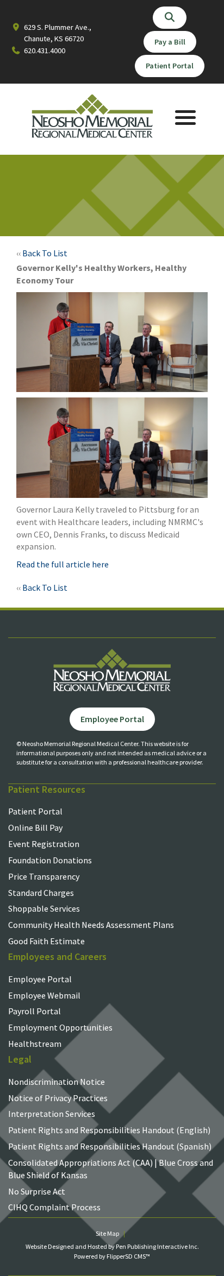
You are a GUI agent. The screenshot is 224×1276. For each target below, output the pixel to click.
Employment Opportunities (60, 1027)
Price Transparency (43, 876)
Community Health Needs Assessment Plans (91, 924)
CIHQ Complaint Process (54, 1207)
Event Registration (43, 843)
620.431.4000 (44, 50)
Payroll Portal (34, 1011)
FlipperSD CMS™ (128, 1256)
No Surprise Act (36, 1191)
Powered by (90, 1256)
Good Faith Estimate (46, 941)
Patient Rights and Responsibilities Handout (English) (109, 1130)
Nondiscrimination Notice (56, 1081)
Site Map (107, 1233)
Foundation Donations (50, 860)
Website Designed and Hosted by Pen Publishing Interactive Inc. (112, 1246)
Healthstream (34, 1043)
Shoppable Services (44, 908)
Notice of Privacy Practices (58, 1097)
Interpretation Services (51, 1113)
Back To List (44, 253)
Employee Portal (40, 979)
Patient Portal (35, 811)
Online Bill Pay (35, 827)
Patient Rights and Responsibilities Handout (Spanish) (109, 1146)
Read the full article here (62, 564)
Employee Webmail (44, 995)
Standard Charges (41, 892)
